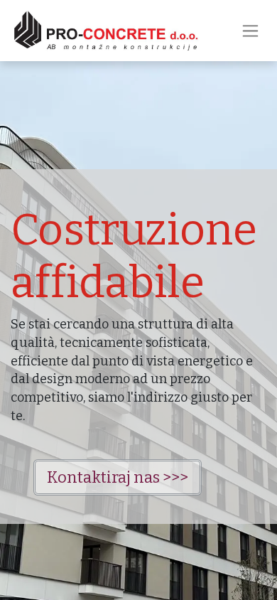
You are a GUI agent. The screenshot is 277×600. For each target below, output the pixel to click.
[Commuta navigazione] (250, 30)
